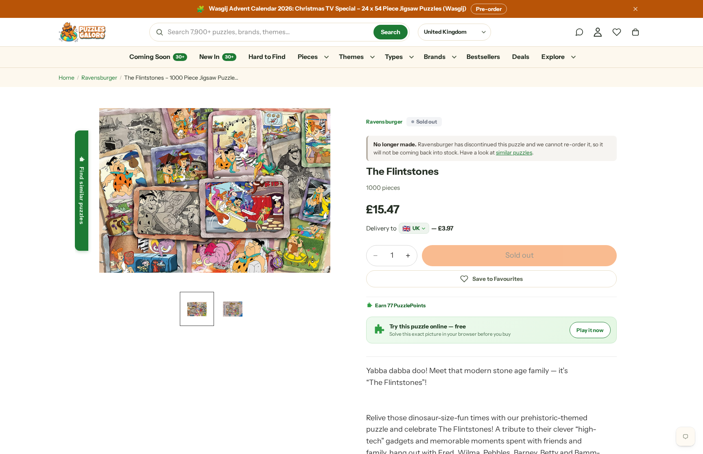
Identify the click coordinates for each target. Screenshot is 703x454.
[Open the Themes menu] (372, 57)
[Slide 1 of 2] (197, 309)
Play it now (590, 330)
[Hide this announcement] (635, 8)
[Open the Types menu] (411, 57)
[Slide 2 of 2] (232, 309)
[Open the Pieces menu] (326, 57)
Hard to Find (267, 57)
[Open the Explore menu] (573, 57)
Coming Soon (156, 57)
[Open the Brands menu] (454, 57)
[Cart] (635, 32)
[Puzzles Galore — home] (82, 32)
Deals (520, 57)
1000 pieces (383, 187)
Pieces (308, 57)
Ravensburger (99, 77)
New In (216, 57)
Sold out (519, 255)
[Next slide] (328, 190)
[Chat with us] (579, 32)
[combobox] (268, 32)
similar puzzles (514, 152)
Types (394, 57)
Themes (351, 57)
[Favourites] (617, 32)
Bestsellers (483, 57)
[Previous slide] (102, 190)
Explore (553, 57)
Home (66, 77)
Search (390, 32)
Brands (434, 57)
